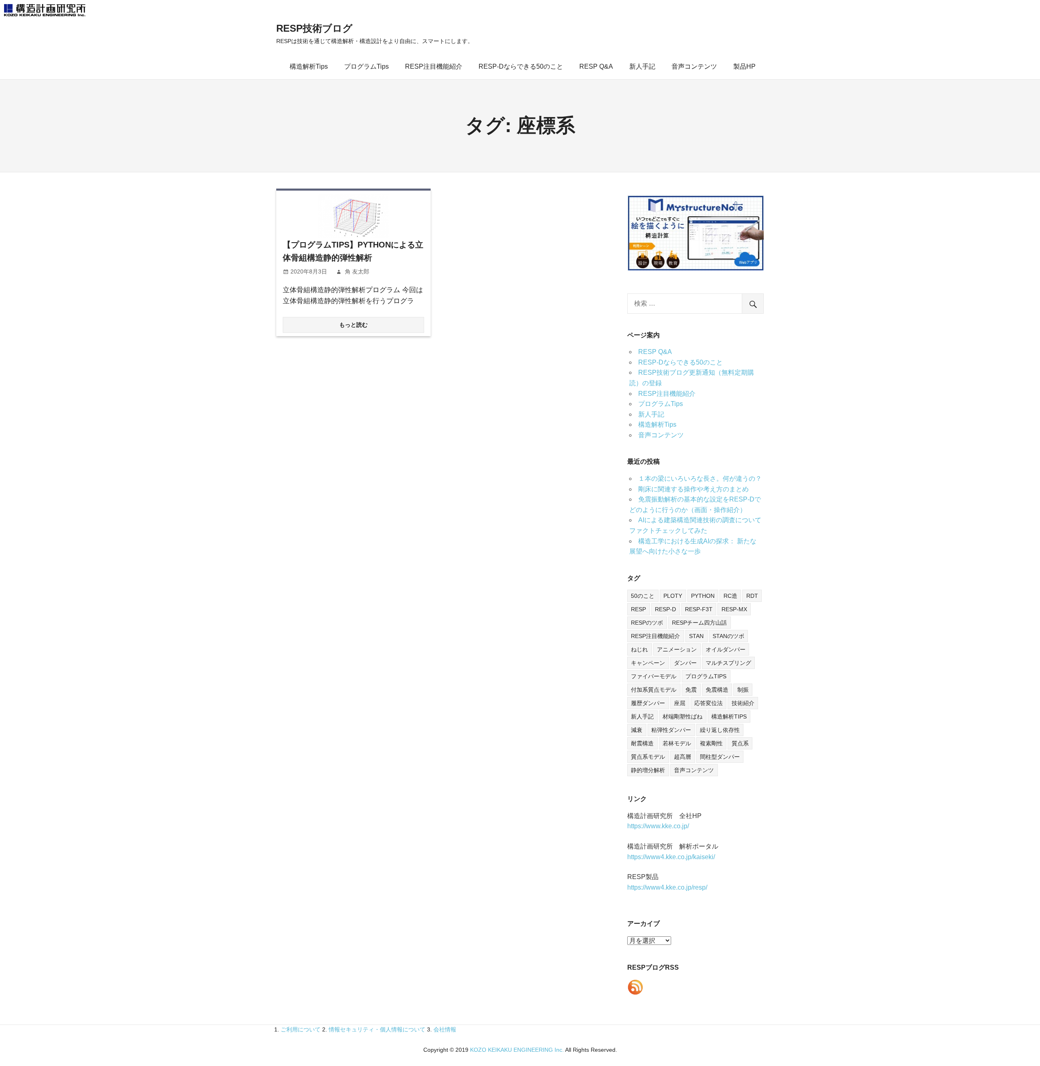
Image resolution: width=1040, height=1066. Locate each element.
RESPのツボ (647, 622)
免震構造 (717, 689)
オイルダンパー (725, 649)
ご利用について (301, 1029)
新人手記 (642, 66)
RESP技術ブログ (314, 28)
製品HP (744, 66)
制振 (743, 689)
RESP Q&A (596, 66)
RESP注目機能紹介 (433, 66)
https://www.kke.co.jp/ (658, 826)
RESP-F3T (699, 609)
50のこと (642, 596)
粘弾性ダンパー (671, 730)
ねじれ (639, 649)
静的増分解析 (648, 770)
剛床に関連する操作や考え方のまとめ (693, 489)
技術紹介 (743, 703)
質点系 (740, 743)
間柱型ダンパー (720, 756)
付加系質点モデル (653, 689)
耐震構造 (642, 743)
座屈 (679, 703)
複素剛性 (711, 743)
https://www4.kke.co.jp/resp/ (667, 887)
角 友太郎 (357, 271)
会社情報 (444, 1029)
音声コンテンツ (694, 66)
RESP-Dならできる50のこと (521, 66)
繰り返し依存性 (720, 730)
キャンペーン (648, 663)
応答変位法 (708, 703)
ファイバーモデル (653, 676)
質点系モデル (648, 756)
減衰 (636, 730)
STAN (696, 636)
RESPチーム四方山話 (699, 622)
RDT (752, 596)
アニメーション (677, 649)
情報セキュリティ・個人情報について (377, 1029)
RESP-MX (734, 609)
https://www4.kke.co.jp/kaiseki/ (671, 856)
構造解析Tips (309, 66)
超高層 (682, 756)
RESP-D (665, 609)
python (703, 596)
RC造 (730, 596)
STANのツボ (728, 636)
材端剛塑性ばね (682, 716)
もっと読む (353, 324)
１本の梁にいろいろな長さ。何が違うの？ (700, 478)
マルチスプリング (728, 663)
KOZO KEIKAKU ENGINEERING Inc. (517, 1049)
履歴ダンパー (648, 703)
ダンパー (685, 663)
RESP (638, 609)
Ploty (672, 596)
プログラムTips (366, 66)
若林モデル (677, 743)
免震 (691, 689)
